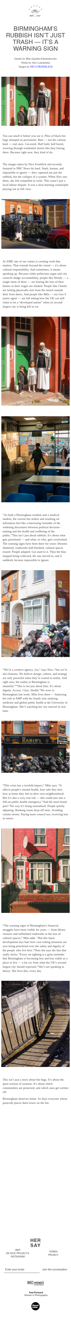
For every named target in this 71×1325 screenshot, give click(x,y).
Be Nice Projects (17, 1253)
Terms (53, 1251)
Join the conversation (54, 1269)
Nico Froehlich (41, 66)
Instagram (18, 1256)
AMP (17, 1249)
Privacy (53, 1254)
